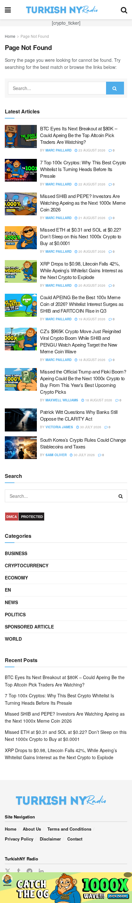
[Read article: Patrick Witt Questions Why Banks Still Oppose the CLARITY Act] (21, 419)
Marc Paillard (58, 150)
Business (16, 553)
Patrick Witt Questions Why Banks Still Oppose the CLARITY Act (79, 415)
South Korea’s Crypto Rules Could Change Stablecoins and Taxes (83, 443)
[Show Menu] (8, 9)
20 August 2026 (91, 251)
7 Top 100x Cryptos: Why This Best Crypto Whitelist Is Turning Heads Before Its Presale (83, 169)
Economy (16, 577)
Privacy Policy (19, 839)
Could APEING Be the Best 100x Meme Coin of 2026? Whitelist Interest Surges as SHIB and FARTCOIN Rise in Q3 (81, 304)
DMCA (11, 517)
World (13, 639)
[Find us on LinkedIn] (41, 871)
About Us (32, 829)
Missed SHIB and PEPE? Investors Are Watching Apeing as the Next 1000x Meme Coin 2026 (83, 203)
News (11, 602)
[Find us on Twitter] (8, 871)
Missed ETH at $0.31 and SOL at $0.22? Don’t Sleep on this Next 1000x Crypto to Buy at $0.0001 (80, 236)
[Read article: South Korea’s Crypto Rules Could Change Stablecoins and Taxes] (21, 447)
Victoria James (59, 427)
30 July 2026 (90, 427)
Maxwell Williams (61, 400)
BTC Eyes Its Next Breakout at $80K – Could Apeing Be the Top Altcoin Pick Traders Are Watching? (78, 135)
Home (10, 36)
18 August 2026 (91, 359)
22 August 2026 (91, 184)
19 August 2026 (91, 319)
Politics (15, 614)
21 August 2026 (91, 218)
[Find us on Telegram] (29, 871)
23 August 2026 (91, 150)
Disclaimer (50, 839)
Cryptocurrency (26, 565)
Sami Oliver (56, 455)
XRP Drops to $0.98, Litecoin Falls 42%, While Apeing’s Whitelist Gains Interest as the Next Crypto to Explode (81, 270)
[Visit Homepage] (65, 9)
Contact (74, 839)
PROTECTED (32, 517)
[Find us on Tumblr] (18, 871)
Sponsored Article (29, 626)
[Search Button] (124, 9)
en (8, 590)
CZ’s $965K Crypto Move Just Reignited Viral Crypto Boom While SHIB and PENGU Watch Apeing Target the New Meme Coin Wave (80, 341)
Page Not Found (35, 36)
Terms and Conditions (69, 829)
